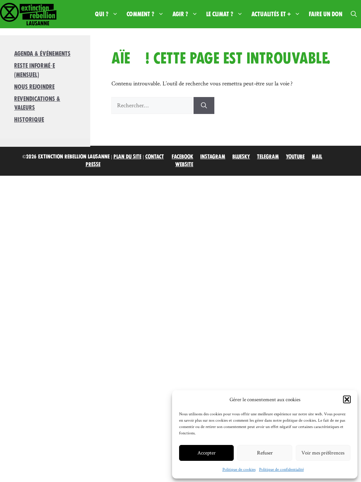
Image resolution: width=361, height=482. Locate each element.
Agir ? (180, 14)
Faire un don (325, 14)
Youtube (295, 156)
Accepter (206, 452)
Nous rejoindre (34, 86)
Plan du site (127, 156)
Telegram (268, 156)
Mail (317, 156)
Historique (29, 119)
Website (184, 164)
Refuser (265, 452)
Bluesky (241, 156)
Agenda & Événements (42, 53)
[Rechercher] (204, 105)
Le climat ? (219, 14)
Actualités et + (271, 14)
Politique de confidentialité (281, 469)
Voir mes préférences (322, 452)
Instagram (212, 156)
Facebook (182, 156)
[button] (346, 399)
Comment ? (140, 14)
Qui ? (102, 14)
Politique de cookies (239, 469)
